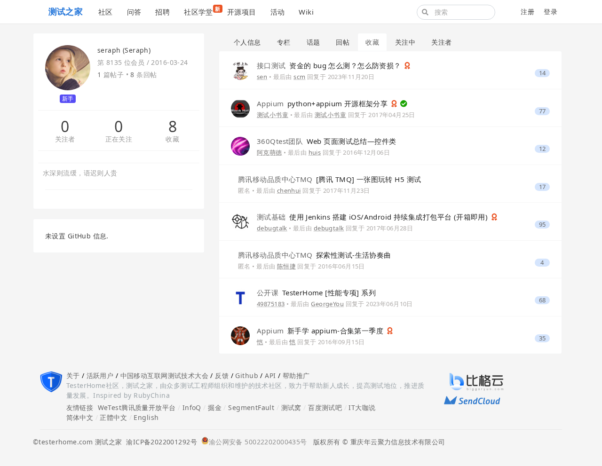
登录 (550, 11)
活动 (277, 11)
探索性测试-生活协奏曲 (314, 255)
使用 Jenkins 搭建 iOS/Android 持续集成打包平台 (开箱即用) (373, 216)
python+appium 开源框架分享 (323, 103)
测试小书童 (272, 115)
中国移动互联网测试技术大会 (164, 375)
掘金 (215, 407)
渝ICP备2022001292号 (159, 441)
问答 (134, 11)
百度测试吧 (325, 407)
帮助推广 (296, 375)
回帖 (342, 42)
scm (299, 76)
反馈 (222, 375)
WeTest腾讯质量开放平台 (137, 407)
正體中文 (113, 417)
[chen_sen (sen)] (240, 69)
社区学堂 (202, 10)
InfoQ (191, 407)
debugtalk (272, 228)
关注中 (405, 42)
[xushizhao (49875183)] (240, 296)
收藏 (172, 139)
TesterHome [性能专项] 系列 (316, 292)
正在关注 (119, 139)
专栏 (284, 42)
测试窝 (291, 407)
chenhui (289, 190)
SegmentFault (251, 407)
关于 (73, 375)
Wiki (306, 11)
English (146, 417)
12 (542, 149)
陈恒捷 (286, 266)
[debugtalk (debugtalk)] (240, 221)
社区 (105, 11)
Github (246, 375)
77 (542, 111)
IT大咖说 (362, 407)
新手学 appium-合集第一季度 (321, 330)
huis (315, 152)
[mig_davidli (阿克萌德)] (240, 145)
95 (542, 225)
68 (542, 300)
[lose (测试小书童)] (240, 107)
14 (542, 73)
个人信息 (247, 42)
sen (262, 76)
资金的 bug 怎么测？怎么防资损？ (330, 65)
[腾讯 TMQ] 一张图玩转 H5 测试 (329, 179)
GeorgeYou (327, 304)
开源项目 (241, 11)
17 (542, 187)
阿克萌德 (269, 152)
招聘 (162, 11)
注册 (527, 11)
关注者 (65, 139)
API (270, 375)
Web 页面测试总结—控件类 (326, 141)
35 (542, 338)
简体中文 (80, 417)
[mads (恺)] (240, 334)
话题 (313, 42)
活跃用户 (100, 375)
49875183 (271, 304)
